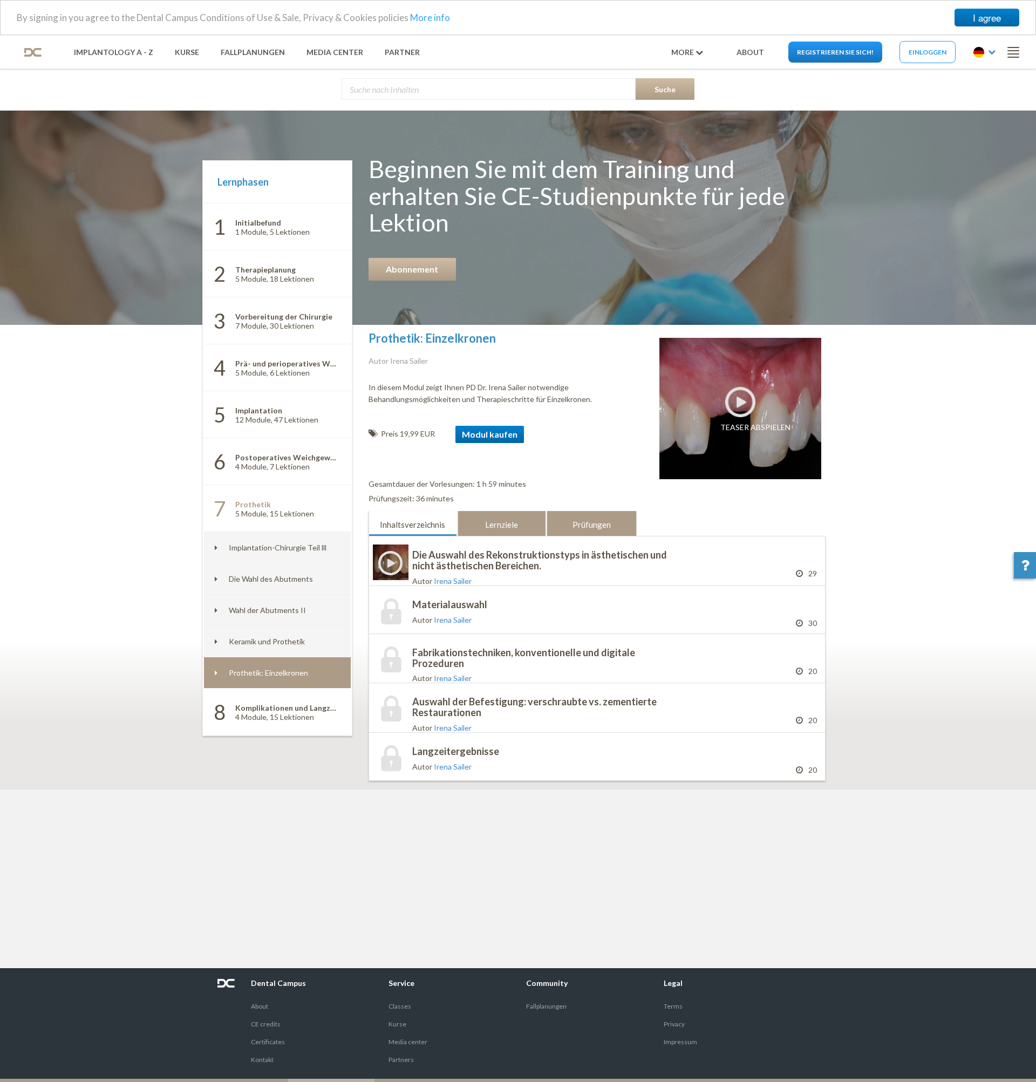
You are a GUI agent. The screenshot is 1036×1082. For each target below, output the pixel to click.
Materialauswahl (449, 604)
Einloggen (927, 52)
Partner (402, 52)
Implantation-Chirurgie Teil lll (277, 547)
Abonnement (412, 269)
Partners (401, 1060)
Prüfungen (591, 524)
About (259, 1006)
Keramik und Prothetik (267, 641)
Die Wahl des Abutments (271, 578)
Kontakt (262, 1060)
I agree (987, 17)
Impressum (680, 1042)
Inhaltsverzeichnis (412, 524)
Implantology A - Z (113, 52)
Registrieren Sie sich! (835, 52)
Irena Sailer (453, 581)
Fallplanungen (253, 52)
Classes (399, 1006)
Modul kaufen (489, 434)
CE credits (266, 1024)
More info (430, 18)
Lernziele (501, 524)
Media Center (334, 52)
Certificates (268, 1042)
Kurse (187, 52)
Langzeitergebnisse (455, 751)
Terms (673, 1006)
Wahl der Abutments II (267, 610)
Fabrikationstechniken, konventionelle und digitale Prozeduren (523, 658)
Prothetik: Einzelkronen (268, 672)
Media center (407, 1042)
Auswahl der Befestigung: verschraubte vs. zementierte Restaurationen (534, 707)
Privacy (674, 1024)
